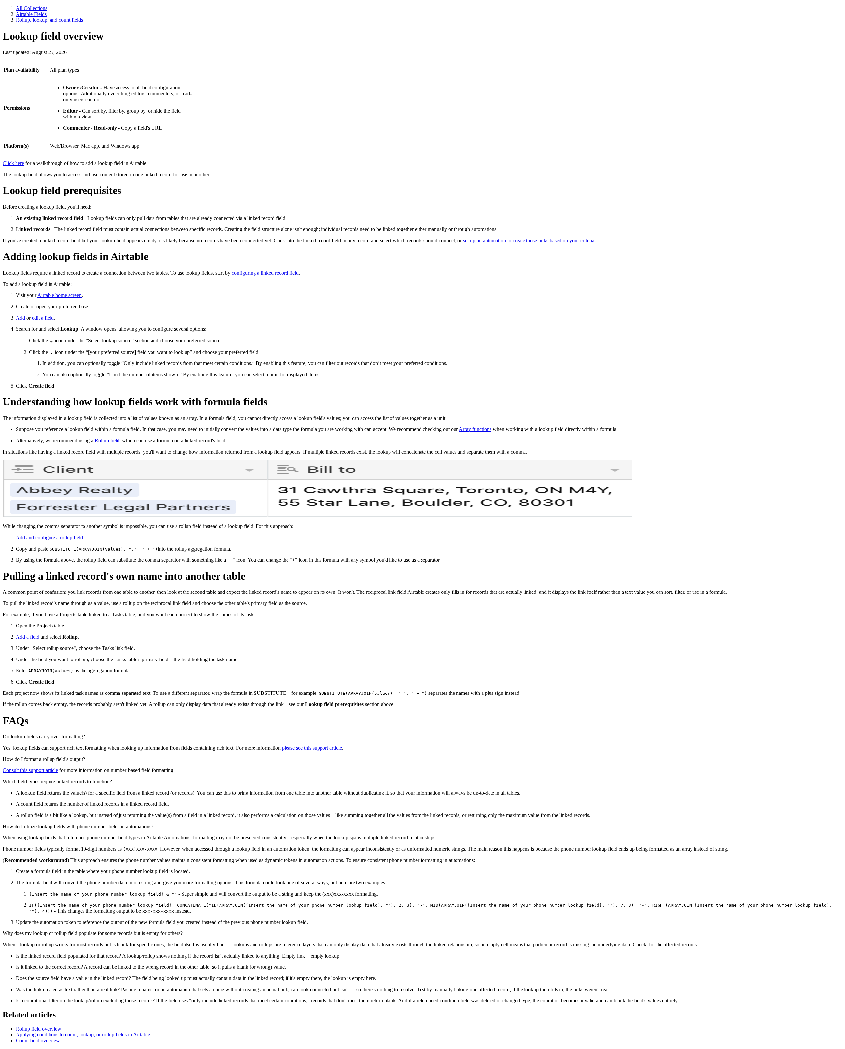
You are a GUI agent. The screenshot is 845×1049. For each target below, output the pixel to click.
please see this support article (312, 748)
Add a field (27, 637)
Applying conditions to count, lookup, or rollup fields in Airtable (83, 1034)
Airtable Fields (31, 14)
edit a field (43, 318)
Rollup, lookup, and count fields (49, 20)
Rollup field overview (38, 1029)
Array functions (475, 429)
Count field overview (38, 1040)
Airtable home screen (59, 295)
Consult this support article (30, 770)
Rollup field (107, 440)
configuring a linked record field (265, 273)
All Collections (31, 8)
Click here (13, 163)
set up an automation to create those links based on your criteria (528, 240)
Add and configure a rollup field (49, 537)
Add (20, 318)
